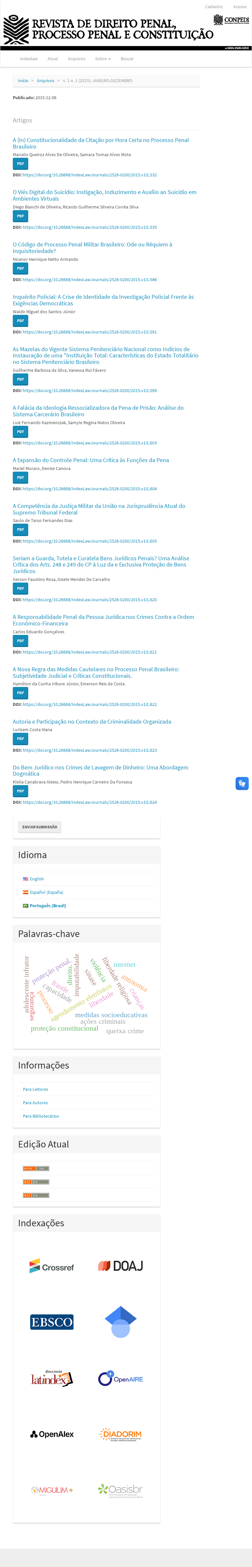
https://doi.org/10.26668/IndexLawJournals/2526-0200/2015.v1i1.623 (90, 750)
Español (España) (46, 892)
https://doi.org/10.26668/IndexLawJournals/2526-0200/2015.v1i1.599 (90, 390)
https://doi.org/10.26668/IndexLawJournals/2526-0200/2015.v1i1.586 (90, 279)
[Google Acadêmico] (121, 1322)
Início (23, 80)
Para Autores (35, 1103)
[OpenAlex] (52, 1435)
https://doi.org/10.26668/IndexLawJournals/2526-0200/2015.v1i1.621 (90, 652)
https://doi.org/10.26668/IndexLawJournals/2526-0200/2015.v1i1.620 (90, 600)
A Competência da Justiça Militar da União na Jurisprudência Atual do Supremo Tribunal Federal (99, 509)
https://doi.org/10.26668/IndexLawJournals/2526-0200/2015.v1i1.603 (90, 443)
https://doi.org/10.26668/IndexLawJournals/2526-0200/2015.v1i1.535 (90, 227)
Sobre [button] (101, 59)
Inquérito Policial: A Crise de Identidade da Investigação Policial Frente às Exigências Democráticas (103, 300)
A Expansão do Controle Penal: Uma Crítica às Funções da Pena (91, 460)
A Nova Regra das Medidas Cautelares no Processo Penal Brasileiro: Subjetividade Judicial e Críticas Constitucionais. (96, 672)
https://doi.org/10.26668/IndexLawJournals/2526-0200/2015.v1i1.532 (90, 175)
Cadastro (214, 6)
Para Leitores (35, 1089)
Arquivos (76, 59)
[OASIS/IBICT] (121, 1491)
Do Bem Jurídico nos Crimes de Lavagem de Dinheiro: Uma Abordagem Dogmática (100, 771)
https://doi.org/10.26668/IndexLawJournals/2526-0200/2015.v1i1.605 (90, 541)
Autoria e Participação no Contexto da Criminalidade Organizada (92, 721)
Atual (53, 59)
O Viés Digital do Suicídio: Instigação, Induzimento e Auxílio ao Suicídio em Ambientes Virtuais (105, 195)
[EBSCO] (52, 1322)
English (37, 879)
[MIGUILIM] (52, 1491)
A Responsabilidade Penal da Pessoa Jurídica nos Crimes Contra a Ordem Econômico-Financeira (103, 620)
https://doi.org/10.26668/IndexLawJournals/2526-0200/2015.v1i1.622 (90, 704)
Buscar (127, 59)
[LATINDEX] (52, 1379)
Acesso (240, 6)
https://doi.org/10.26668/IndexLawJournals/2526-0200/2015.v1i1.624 (90, 802)
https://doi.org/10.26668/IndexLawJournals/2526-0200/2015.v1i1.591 (90, 332)
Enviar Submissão (39, 826)
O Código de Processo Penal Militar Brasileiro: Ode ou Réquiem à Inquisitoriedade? (92, 248)
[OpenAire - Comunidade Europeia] (121, 1379)
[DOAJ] (121, 1266)
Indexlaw (29, 59)
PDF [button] (20, 163)
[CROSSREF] (52, 1266)
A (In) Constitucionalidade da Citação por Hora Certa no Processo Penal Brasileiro (101, 143)
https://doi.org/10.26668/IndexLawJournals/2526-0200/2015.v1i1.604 (90, 489)
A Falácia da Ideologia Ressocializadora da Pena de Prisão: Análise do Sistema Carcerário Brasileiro (98, 411)
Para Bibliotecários (41, 1116)
